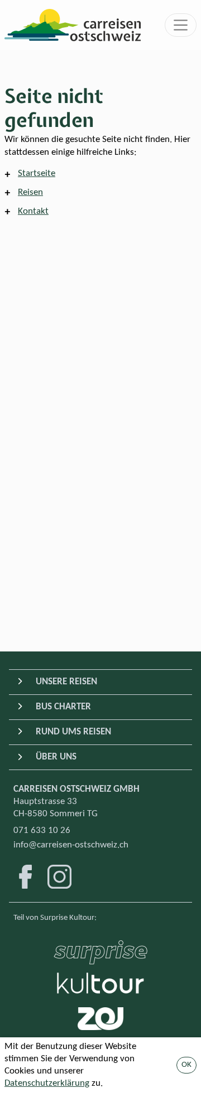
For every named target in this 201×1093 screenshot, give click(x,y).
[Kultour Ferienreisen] (100, 983)
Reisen (30, 192)
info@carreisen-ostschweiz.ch (70, 845)
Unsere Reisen (66, 682)
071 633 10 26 (41, 830)
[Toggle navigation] (181, 25)
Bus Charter (63, 707)
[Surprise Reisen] (100, 949)
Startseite (36, 173)
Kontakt (33, 211)
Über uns (56, 757)
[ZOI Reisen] (100, 1018)
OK (186, 1065)
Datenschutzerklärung (46, 1083)
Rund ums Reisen (73, 732)
